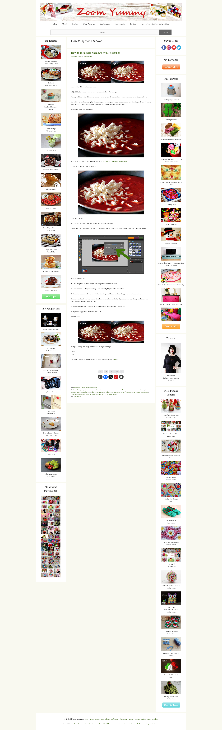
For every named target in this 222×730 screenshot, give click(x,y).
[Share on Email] (121, 378)
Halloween (132, 724)
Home (121, 724)
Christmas (81, 724)
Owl (75, 724)
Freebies (156, 724)
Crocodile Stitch (104, 724)
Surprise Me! (171, 326)
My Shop (155, 719)
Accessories (114, 724)
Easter (126, 724)
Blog (55, 23)
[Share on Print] (100, 378)
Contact (75, 23)
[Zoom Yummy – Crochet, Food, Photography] (111, 11)
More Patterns (171, 705)
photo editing (77, 387)
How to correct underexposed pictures (133, 390)
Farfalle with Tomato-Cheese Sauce (115, 161)
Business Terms (146, 719)
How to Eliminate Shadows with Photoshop (95, 52)
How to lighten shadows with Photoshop (119, 392)
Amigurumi (149, 724)
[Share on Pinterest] (116, 378)
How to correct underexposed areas (110, 390)
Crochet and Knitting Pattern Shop (155, 23)
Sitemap (137, 719)
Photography (120, 23)
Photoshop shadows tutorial (98, 394)
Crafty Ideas (105, 23)
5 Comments (77, 396)
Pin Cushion (140, 724)
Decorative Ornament (91, 724)
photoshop (93, 387)
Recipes (133, 23)
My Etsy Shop (171, 67)
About (64, 23)
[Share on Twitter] (110, 378)
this (115, 359)
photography (86, 387)
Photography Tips (76, 394)
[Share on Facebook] (105, 378)
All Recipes (51, 296)
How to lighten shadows (99, 392)
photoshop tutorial (112, 394)
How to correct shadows (92, 390)
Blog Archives (89, 23)
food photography (78, 390)
